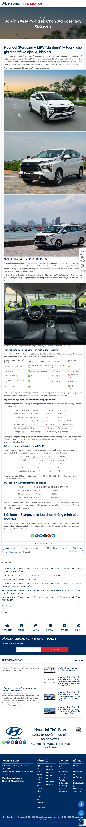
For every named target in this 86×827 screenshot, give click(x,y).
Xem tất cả (78, 661)
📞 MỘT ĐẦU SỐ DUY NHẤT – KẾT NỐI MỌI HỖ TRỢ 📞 (24, 580)
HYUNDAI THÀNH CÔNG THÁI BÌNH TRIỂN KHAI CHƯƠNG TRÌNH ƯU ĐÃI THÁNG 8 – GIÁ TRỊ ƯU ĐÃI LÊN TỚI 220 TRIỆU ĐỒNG (42, 570)
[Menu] (83, 3)
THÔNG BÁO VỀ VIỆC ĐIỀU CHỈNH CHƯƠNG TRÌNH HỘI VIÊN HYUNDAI (31, 576)
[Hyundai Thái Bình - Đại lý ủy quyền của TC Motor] (23, 3)
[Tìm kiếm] (79, 4)
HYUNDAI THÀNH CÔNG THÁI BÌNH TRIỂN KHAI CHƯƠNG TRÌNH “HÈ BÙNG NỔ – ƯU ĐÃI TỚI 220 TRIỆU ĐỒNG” (41, 598)
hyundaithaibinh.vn (14, 738)
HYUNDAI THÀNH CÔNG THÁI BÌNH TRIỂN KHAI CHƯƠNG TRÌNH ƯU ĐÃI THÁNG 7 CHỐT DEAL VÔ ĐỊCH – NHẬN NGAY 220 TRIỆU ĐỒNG (42, 585)
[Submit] (78, 10)
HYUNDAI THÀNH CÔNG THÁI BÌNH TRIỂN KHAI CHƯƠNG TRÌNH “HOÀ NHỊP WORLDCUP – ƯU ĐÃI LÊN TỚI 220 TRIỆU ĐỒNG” (42, 592)
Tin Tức (43, 17)
